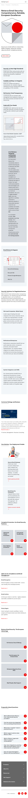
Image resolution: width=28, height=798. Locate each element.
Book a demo (6, 55)
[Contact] (19, 793)
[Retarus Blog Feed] (25, 793)
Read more (4, 588)
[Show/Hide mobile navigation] (26, 2)
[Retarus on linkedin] (22, 793)
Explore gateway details (13, 479)
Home (2, 4)
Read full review (5, 429)
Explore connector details (14, 507)
